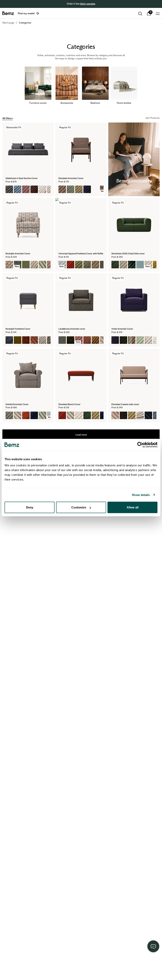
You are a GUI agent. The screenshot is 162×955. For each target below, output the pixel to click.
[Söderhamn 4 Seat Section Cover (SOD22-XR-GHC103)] (26, 189)
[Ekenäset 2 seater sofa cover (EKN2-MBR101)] (132, 415)
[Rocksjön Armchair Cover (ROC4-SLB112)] (9, 264)
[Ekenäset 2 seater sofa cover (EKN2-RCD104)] (148, 415)
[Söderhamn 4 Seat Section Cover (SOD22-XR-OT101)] (42, 189)
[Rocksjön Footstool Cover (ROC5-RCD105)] (34, 340)
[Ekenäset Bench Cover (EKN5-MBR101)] (95, 415)
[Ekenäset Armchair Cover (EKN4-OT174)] (70, 189)
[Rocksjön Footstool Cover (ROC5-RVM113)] (26, 340)
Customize (78, 507)
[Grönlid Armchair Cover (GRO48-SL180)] (26, 415)
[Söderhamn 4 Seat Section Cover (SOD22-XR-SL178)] (34, 189)
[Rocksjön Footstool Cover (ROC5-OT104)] (42, 340)
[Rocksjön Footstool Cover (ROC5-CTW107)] (9, 340)
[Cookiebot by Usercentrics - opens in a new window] (140, 445)
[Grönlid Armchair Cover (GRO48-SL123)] (34, 415)
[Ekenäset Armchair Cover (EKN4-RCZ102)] (62, 189)
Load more (81, 434)
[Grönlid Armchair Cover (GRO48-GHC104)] (9, 415)
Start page (8, 22)
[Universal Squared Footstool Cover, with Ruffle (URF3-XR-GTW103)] (87, 264)
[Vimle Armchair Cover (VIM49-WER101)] (140, 340)
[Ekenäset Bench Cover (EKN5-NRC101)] (79, 415)
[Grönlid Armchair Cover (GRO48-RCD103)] (42, 415)
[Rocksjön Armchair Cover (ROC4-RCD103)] (42, 264)
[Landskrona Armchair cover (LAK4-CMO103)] (62, 340)
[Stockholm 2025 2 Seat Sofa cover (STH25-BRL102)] (140, 264)
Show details (141, 494)
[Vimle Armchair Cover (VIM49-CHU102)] (115, 340)
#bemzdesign (134, 190)
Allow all (132, 507)
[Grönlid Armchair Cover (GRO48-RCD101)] (17, 415)
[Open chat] (153, 946)
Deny (29, 507)
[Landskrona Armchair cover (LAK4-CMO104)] (87, 340)
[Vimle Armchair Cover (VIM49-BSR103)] (132, 340)
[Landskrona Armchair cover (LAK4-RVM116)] (70, 340)
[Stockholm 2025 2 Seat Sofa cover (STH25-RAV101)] (132, 264)
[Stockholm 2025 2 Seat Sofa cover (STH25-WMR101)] (123, 264)
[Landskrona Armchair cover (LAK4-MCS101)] (95, 340)
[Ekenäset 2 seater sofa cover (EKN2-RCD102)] (115, 415)
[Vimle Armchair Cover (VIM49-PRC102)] (148, 340)
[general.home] (8, 13)
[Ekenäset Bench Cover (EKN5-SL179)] (62, 415)
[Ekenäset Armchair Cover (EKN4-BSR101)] (95, 189)
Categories (25, 22)
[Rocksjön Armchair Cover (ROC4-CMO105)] (26, 264)
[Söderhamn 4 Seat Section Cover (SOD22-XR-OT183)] (9, 189)
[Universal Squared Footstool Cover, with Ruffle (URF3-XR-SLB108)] (95, 264)
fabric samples (87, 3)
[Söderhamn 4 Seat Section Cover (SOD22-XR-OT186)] (17, 189)
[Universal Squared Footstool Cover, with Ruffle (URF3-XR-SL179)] (70, 264)
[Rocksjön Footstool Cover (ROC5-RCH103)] (17, 340)
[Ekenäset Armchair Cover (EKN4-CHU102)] (87, 189)
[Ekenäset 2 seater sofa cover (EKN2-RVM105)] (123, 415)
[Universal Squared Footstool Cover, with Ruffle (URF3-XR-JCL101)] (79, 264)
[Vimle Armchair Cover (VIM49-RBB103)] (123, 340)
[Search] (140, 14)
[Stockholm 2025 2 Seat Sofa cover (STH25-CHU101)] (115, 264)
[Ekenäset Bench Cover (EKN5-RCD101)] (70, 415)
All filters (7, 118)
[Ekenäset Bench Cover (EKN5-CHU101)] (87, 415)
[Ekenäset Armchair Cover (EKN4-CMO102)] (79, 189)
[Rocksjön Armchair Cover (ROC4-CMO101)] (34, 264)
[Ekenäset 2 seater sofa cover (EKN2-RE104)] (140, 415)
